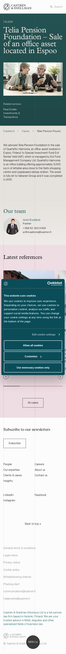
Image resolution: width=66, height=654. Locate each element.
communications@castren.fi (19, 591)
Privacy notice (11, 562)
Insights (8, 480)
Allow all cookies (33, 345)
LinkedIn (8, 495)
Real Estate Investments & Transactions (11, 113)
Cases (25, 131)
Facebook (40, 495)
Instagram (9, 500)
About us (40, 469)
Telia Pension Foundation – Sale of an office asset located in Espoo (50, 131)
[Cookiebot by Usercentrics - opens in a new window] (47, 283)
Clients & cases (12, 475)
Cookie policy (11, 569)
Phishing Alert (11, 584)
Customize (31, 356)
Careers (39, 464)
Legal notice (10, 555)
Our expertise (11, 469)
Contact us (41, 475)
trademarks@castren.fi (16, 598)
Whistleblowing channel (17, 577)
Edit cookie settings (44, 334)
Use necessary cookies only (33, 367)
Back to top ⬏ (33, 523)
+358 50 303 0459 (34, 228)
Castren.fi (8, 131)
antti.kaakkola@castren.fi (37, 232)
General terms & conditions (19, 548)
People (7, 464)
